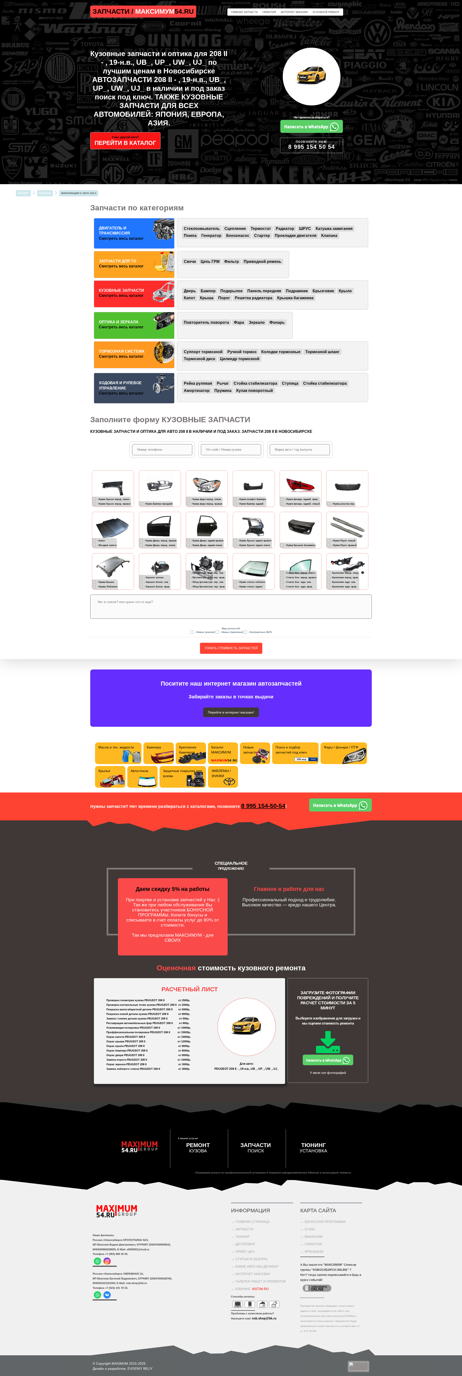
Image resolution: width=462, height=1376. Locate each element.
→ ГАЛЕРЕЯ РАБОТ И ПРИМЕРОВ (258, 1281)
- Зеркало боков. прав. (157, 586)
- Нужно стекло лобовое (251, 582)
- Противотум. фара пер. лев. (207, 572)
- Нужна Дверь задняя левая (206, 545)
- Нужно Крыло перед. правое (114, 503)
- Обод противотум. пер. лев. (207, 582)
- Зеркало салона (153, 577)
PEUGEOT (45, 193)
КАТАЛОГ (23, 193)
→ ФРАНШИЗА (311, 1251)
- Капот (101, 540)
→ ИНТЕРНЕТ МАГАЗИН (250, 1274)
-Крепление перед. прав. (345, 577)
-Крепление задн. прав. (344, 586)
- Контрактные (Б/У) (260, 632)
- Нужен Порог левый (343, 540)
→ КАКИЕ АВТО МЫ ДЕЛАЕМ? (255, 1266)
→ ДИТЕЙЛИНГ (243, 1244)
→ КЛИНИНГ (250, 1289)
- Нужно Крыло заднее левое (254, 545)
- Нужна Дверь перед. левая (159, 545)
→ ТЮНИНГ (240, 1237)
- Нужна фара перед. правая (206, 503)
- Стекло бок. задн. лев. (298, 582)
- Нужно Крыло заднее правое (254, 540)
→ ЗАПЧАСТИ (242, 1229)
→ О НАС (307, 1229)
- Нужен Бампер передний (158, 503)
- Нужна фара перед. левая (206, 499)
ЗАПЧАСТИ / (114, 11)
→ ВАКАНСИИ (311, 1237)
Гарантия (269, 12)
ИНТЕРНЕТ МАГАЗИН (294, 12)
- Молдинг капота (106, 545)
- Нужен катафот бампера (252, 499)
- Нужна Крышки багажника (300, 545)
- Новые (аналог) (205, 632)
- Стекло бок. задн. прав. (299, 586)
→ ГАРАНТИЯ (311, 1244)
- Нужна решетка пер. (343, 503)
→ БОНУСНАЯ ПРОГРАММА (323, 1222)
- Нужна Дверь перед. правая (160, 540)
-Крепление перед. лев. (345, 572)
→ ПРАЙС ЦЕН (243, 1251)
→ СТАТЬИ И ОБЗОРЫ (249, 1259)
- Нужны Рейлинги (107, 586)
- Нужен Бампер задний (250, 503)
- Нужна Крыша (105, 582)
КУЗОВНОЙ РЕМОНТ (326, 12)
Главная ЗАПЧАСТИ (244, 12)
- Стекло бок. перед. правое (300, 577)
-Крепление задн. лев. (344, 582)
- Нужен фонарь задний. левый (302, 503)
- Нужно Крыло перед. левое (113, 499)
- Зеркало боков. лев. (156, 582)
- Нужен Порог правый (344, 545)
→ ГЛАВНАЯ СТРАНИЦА (250, 1222)
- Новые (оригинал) (231, 632)
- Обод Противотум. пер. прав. (208, 586)
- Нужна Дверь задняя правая (207, 540)
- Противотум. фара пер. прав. (208, 577)
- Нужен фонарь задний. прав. (301, 499)
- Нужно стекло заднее (250, 586)
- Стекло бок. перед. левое (300, 572)
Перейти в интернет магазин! (231, 712)
